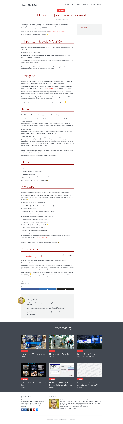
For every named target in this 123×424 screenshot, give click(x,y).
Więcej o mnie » (63, 408)
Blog (73, 4)
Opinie (78, 4)
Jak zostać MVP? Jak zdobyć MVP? (33, 355)
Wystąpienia (85, 4)
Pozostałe (61, 10)
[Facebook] (22, 409)
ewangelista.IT (30, 5)
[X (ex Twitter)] (28, 409)
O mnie (67, 4)
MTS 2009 (30, 283)
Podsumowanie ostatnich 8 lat (33, 383)
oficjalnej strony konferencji (56, 31)
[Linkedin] (25, 409)
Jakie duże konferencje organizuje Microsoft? (87, 355)
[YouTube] (34, 409)
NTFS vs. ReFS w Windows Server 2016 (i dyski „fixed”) (61, 383)
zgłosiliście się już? (42, 237)
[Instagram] (31, 409)
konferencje (24, 283)
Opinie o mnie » (72, 408)
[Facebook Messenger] (37, 409)
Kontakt (93, 4)
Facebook (52, 350)
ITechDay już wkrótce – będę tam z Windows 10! (88, 383)
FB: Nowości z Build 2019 (60, 354)
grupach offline (50, 88)
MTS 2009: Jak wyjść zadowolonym (35, 257)
